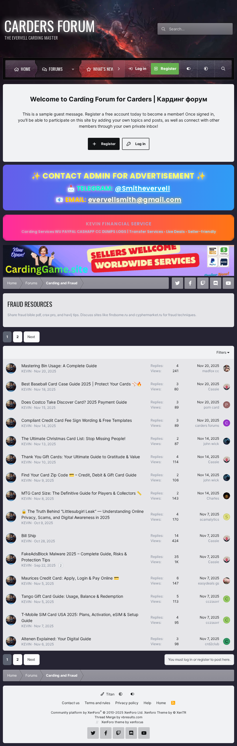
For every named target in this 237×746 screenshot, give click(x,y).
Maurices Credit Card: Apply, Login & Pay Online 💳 (70, 578)
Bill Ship (28, 535)
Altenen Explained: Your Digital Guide (56, 638)
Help (147, 703)
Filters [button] (221, 352)
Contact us (70, 703)
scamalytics (209, 519)
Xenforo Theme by (165, 712)
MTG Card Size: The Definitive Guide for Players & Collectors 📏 (81, 493)
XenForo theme (112, 722)
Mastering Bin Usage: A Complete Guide (59, 365)
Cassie (213, 389)
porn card (211, 407)
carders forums (207, 425)
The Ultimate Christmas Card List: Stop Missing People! (73, 438)
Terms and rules (97, 703)
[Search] (223, 68)
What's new (103, 69)
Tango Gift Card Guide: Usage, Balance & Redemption (72, 596)
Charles (213, 498)
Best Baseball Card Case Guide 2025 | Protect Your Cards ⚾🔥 (81, 383)
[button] (74, 68)
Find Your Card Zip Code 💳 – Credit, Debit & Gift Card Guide (78, 474)
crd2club (212, 644)
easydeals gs (208, 583)
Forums (56, 69)
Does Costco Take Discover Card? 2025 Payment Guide (74, 402)
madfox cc (210, 371)
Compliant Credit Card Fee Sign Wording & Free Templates (76, 420)
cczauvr (212, 601)
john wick (211, 443)
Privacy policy (126, 703)
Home (25, 69)
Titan (109, 694)
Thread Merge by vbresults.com (118, 717)
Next (31, 337)
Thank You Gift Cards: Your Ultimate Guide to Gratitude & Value (80, 456)
